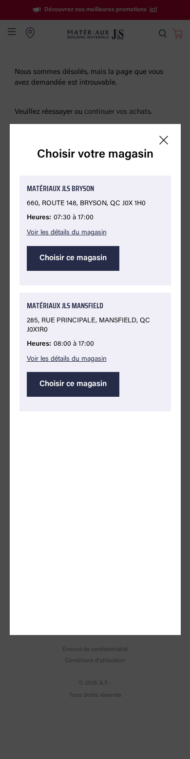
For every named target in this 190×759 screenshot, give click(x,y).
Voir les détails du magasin (67, 232)
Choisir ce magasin (73, 258)
